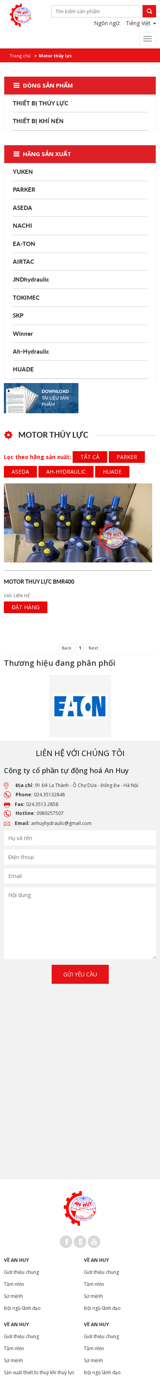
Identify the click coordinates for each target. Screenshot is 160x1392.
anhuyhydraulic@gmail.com (61, 823)
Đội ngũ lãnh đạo (22, 1308)
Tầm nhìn (14, 1284)
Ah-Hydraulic (66, 471)
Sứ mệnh (13, 1296)
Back (66, 648)
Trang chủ (20, 55)
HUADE (112, 471)
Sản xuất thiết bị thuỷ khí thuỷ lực (39, 1372)
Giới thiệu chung (21, 1272)
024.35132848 (49, 794)
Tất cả (89, 457)
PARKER (127, 457)
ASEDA (20, 471)
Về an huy (16, 1260)
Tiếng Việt (139, 23)
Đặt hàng (26, 607)
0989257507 (50, 813)
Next (93, 648)
